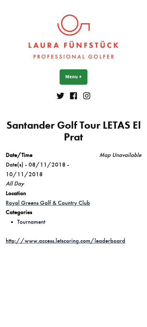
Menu (76, 76)
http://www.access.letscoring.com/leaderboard (65, 240)
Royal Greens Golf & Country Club (48, 202)
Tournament (31, 221)
